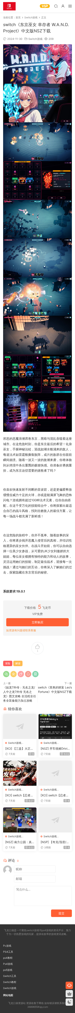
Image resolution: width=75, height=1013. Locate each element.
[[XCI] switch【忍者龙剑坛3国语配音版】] (55, 773)
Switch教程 (9, 982)
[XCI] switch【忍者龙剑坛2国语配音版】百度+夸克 (19, 795)
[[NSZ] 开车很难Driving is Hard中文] (55, 726)
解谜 (17, 663)
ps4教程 (7, 957)
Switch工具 (9, 976)
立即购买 (37, 622)
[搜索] (56, 6)
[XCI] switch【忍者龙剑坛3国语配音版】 (55, 795)
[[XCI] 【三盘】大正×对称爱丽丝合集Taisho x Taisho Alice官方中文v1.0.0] (19, 726)
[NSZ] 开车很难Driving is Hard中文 (55, 749)
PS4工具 (8, 951)
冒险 (7, 663)
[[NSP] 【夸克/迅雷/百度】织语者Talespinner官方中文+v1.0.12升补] (55, 819)
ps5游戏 (7, 969)
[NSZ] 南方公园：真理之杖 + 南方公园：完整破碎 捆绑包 (18, 842)
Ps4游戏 (8, 963)
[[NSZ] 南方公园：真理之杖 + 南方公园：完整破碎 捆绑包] (19, 819)
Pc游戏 (7, 945)
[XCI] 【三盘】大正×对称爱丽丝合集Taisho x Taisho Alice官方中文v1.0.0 (19, 749)
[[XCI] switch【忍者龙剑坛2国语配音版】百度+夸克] (19, 773)
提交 (61, 913)
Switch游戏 (35, 38)
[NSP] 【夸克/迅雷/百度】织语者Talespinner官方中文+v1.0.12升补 (55, 842)
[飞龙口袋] (9, 6)
